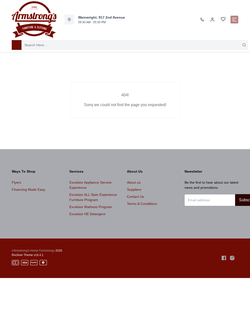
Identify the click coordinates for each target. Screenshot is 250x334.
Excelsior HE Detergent (87, 214)
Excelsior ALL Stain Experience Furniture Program (93, 197)
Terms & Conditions (142, 204)
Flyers (16, 182)
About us (134, 182)
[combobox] (134, 45)
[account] (212, 19)
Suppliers (134, 189)
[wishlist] (223, 20)
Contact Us (135, 197)
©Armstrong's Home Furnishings (33, 250)
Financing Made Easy (28, 189)
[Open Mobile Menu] (234, 19)
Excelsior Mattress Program (90, 207)
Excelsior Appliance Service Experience (90, 184)
